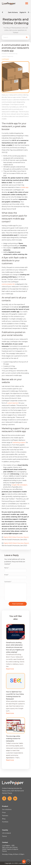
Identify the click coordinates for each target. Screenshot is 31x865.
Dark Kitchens (13, 12)
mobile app (24, 187)
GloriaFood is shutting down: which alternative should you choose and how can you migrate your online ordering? (15, 647)
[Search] (26, 37)
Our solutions (6, 809)
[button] (26, 3)
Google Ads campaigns (19, 485)
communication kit (8, 284)
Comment (7, 581)
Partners (5, 815)
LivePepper (5, 59)
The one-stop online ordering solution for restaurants (13, 738)
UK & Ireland (6, 833)
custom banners (12, 403)
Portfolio (5, 822)
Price (4, 812)
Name (6, 567)
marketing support (19, 442)
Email (6, 574)
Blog (3, 819)
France (4, 836)
